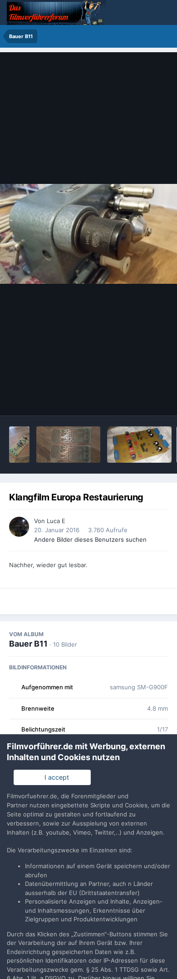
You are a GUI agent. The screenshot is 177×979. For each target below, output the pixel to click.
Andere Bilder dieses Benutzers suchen (90, 539)
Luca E (56, 520)
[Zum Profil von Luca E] (19, 527)
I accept (55, 777)
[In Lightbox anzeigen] (88, 233)
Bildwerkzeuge (134, 399)
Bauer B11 (28, 643)
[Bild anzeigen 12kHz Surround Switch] (19, 444)
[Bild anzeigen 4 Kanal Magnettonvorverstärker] (139, 444)
